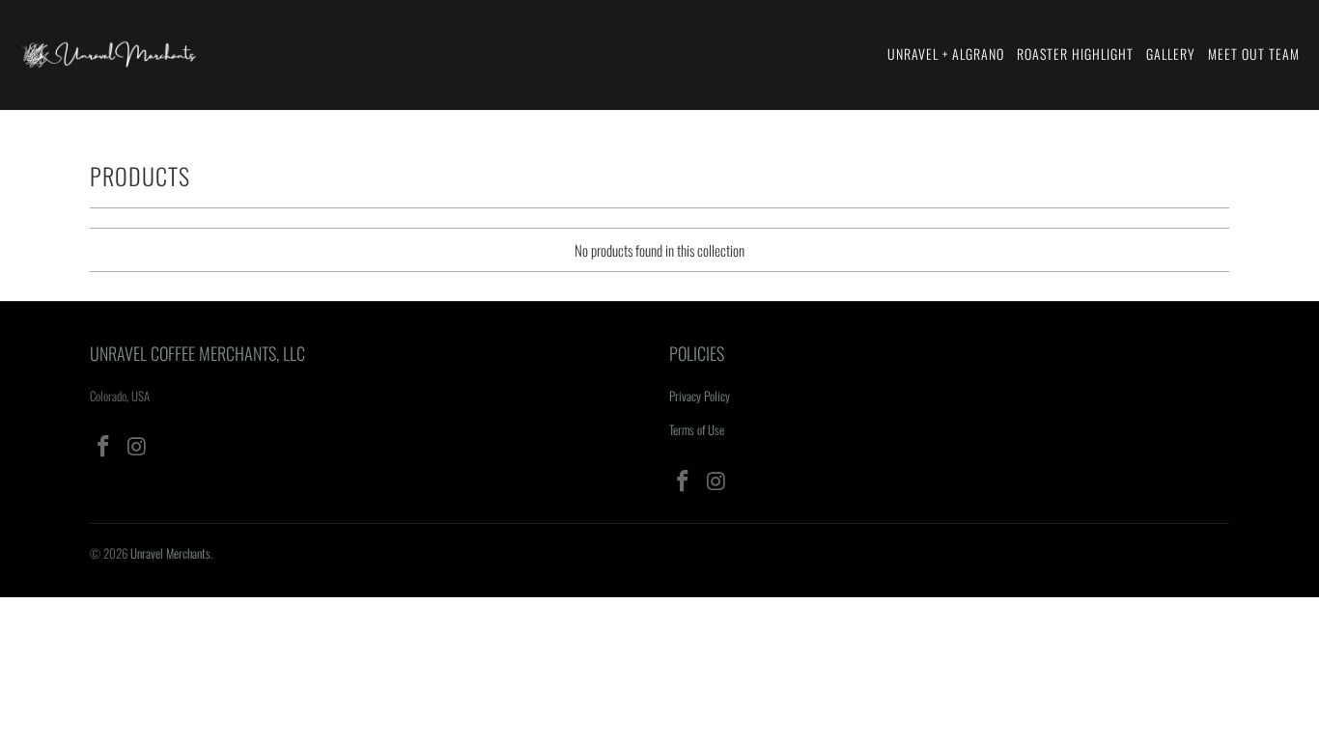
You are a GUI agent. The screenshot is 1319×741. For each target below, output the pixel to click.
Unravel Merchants (170, 553)
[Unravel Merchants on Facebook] (104, 445)
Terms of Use (696, 429)
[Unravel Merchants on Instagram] (138, 445)
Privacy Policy (699, 395)
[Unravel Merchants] (108, 55)
